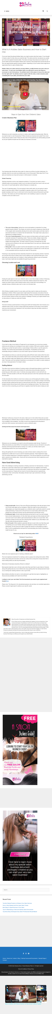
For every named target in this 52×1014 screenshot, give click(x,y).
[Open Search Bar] (47, 11)
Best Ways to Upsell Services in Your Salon (13, 907)
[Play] (41, 998)
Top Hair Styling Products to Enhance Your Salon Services (17, 903)
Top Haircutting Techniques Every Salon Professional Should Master (20, 911)
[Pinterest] (29, 953)
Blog (19, 958)
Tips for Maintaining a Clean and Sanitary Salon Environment (18, 909)
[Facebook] (23, 953)
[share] (33, 986)
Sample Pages (42, 958)
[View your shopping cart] (43, 11)
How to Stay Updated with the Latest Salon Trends (15, 905)
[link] (7, 987)
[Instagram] (26, 953)
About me (9, 958)
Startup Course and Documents (29, 958)
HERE (36, 533)
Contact (5, 960)
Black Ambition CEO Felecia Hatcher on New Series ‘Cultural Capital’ (20, 987)
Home (4, 958)
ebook (14, 958)
